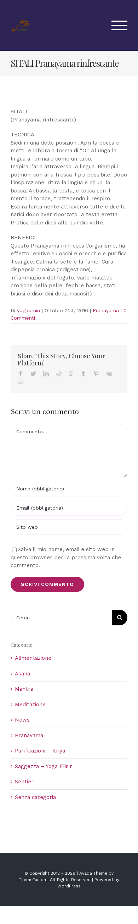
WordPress (69, 886)
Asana (22, 673)
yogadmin (28, 310)
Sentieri (25, 781)
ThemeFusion (32, 879)
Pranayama (106, 310)
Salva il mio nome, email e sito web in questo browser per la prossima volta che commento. (66, 557)
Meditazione (30, 704)
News (22, 720)
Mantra (24, 689)
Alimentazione (33, 658)
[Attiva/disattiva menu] (120, 25)
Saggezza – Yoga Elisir (43, 766)
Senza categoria (35, 797)
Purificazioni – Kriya (40, 751)
